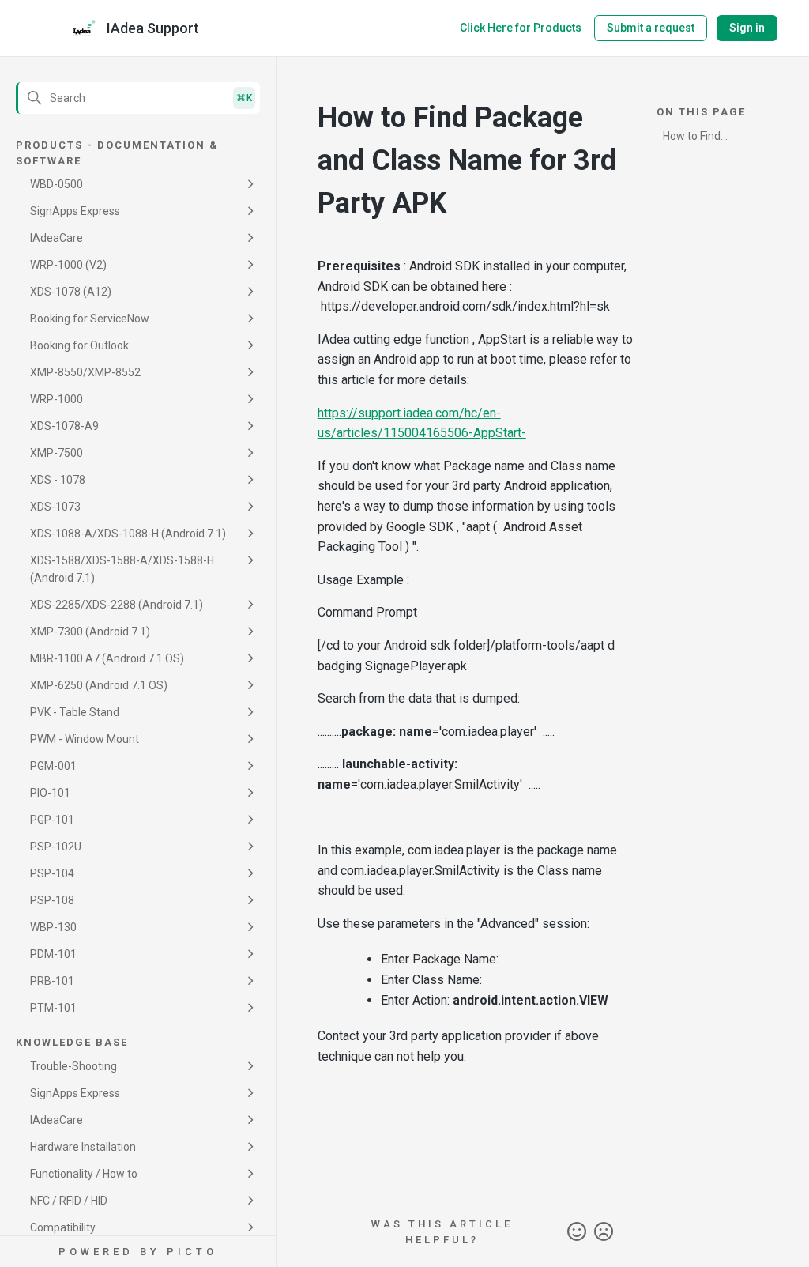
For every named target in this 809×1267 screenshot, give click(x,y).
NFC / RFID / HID (68, 1200)
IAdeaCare (56, 238)
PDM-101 (53, 954)
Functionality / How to (83, 1173)
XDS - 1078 (57, 479)
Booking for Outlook (79, 345)
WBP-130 (53, 927)
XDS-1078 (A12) (70, 291)
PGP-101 (52, 819)
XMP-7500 (56, 453)
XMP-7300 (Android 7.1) (90, 631)
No (603, 1232)
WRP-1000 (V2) (68, 264)
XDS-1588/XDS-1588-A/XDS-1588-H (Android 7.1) (122, 569)
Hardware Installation (83, 1147)
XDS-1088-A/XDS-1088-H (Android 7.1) (128, 533)
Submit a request (650, 27)
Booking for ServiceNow (89, 318)
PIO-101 (50, 792)
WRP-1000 (56, 399)
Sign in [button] (747, 27)
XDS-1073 (55, 506)
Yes (576, 1232)
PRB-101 (52, 981)
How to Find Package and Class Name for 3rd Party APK (710, 139)
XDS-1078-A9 (64, 426)
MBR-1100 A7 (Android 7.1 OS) (107, 658)
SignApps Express (75, 211)
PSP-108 (52, 900)
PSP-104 (52, 873)
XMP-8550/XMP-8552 (85, 372)
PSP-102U (55, 846)
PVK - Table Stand (74, 712)
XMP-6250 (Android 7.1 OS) (98, 685)
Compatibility (63, 1227)
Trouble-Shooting (73, 1066)
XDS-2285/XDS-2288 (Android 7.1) (116, 604)
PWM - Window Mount (84, 739)
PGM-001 (53, 766)
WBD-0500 (56, 184)
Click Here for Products (520, 27)
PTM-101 (53, 1007)
